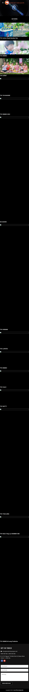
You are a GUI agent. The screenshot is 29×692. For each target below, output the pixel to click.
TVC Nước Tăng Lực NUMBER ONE (10, 533)
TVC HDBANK (4, 329)
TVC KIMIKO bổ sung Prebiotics (9, 641)
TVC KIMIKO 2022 (5, 114)
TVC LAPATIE (4, 348)
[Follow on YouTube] (4, 661)
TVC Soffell (3, 75)
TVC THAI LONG (4, 514)
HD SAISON (3, 222)
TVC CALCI (3, 387)
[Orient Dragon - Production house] (14, 2)
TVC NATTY (3, 406)
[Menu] (3, 2)
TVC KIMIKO (3, 55)
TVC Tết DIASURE (5, 95)
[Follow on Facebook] (2, 661)
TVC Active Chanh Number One (9, 38)
